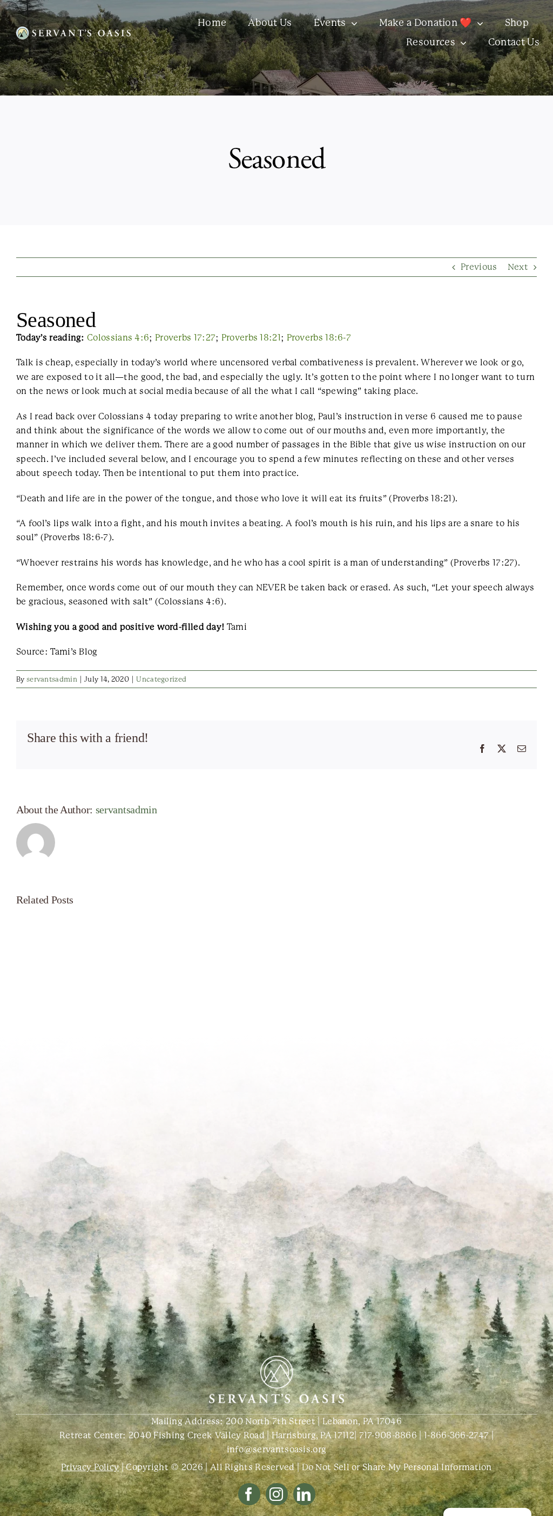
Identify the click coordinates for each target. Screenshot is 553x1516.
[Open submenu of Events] (352, 23)
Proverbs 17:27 (185, 337)
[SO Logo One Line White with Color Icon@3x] (73, 30)
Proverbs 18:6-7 (319, 337)
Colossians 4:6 (118, 337)
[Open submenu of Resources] (461, 42)
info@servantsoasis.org (277, 1449)
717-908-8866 (388, 1435)
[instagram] (277, 1494)
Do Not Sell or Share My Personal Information (397, 1467)
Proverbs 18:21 (251, 337)
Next (518, 267)
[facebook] (249, 1494)
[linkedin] (304, 1494)
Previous (479, 267)
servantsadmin (51, 679)
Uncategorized (161, 679)
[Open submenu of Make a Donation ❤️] (477, 23)
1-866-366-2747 (456, 1435)
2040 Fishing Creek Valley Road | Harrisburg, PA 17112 (241, 1435)
